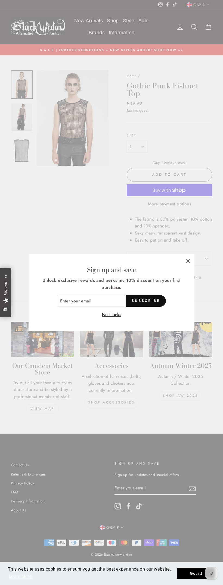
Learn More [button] (20, 576)
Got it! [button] (196, 573)
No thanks (111, 314)
